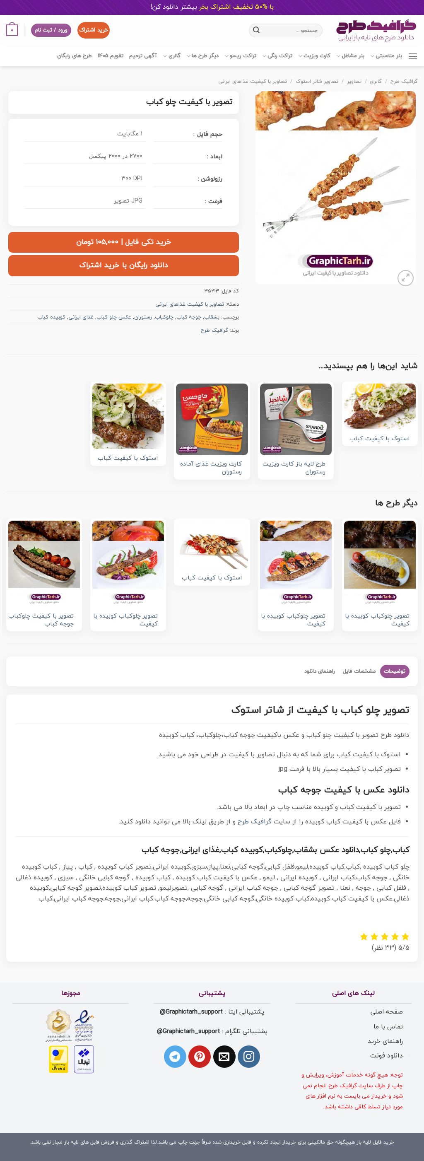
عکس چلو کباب (113, 317)
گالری (174, 56)
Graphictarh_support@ (191, 1011)
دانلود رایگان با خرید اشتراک (124, 265)
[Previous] (417, 580)
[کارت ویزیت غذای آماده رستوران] (212, 419)
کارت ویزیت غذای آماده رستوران (210, 468)
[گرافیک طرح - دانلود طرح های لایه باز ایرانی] (376, 30)
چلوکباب (164, 317)
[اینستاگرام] (249, 1056)
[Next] (6, 580)
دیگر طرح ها (205, 56)
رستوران (143, 317)
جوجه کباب (188, 317)
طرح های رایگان (74, 56)
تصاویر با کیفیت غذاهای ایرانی (252, 81)
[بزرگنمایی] (406, 278)
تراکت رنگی (279, 56)
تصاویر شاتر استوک (317, 81)
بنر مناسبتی (389, 56)
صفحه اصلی (387, 1011)
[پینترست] (199, 1056)
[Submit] (256, 30)
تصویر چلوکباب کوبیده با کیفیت (377, 620)
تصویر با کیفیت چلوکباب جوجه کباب (41, 620)
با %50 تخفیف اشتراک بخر (212, 7)
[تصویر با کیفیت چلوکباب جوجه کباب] (44, 564)
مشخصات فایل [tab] (359, 671)
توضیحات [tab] (394, 671)
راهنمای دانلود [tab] (319, 671)
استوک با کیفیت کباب (379, 439)
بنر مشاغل (353, 56)
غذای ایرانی (81, 317)
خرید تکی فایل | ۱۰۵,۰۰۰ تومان (123, 242)
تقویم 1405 (110, 56)
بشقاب (211, 317)
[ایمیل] (224, 1056)
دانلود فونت (386, 1055)
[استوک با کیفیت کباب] (380, 406)
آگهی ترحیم (143, 56)
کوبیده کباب (51, 317)
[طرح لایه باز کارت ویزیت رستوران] (296, 419)
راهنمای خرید (385, 1041)
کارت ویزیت (317, 56)
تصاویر (354, 81)
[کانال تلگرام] (175, 1056)
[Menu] (413, 56)
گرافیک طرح (404, 81)
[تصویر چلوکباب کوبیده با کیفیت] (380, 564)
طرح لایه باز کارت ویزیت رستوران (294, 468)
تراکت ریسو (243, 56)
